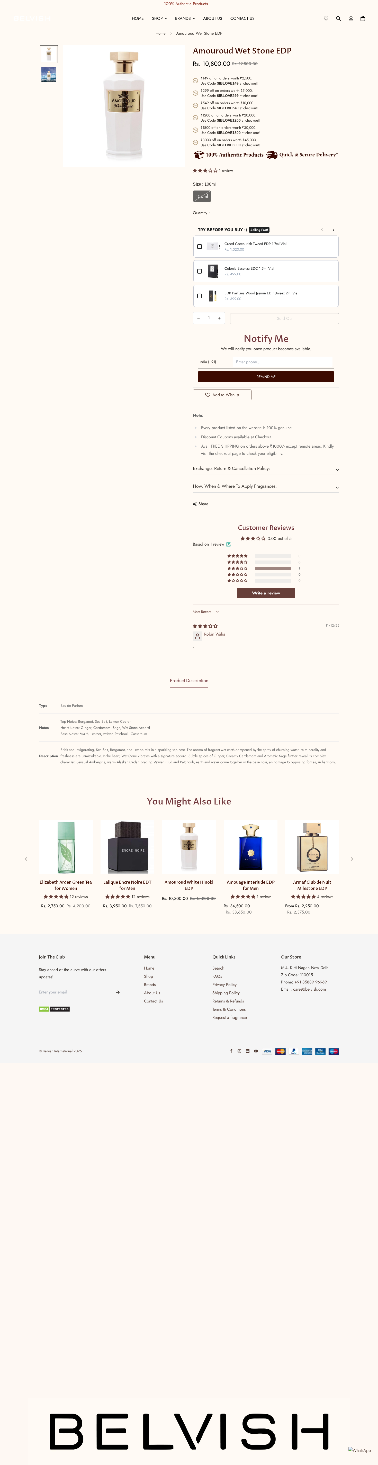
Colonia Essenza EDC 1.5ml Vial (249, 268)
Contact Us (242, 18)
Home (138, 18)
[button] (206, 171)
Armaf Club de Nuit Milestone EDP (312, 885)
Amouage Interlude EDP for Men (251, 885)
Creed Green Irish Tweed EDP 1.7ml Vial (255, 243)
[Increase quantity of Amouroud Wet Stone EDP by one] (219, 318)
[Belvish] (32, 18)
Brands (183, 18)
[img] (205, 626)
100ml (202, 196)
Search (218, 968)
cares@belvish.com (309, 989)
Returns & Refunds (228, 1001)
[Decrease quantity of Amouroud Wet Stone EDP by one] (198, 318)
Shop (157, 18)
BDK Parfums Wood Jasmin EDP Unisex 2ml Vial (261, 293)
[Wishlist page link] (326, 18)
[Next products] (333, 229)
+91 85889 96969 (310, 982)
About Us (212, 18)
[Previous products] (322, 229)
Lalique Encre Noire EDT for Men (127, 885)
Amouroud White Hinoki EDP (189, 885)
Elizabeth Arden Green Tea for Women (66, 885)
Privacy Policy (224, 985)
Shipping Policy (226, 993)
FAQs (217, 976)
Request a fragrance (229, 1017)
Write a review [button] (266, 593)
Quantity (201, 213)
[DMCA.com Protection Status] (79, 1009)
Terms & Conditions (229, 1009)
